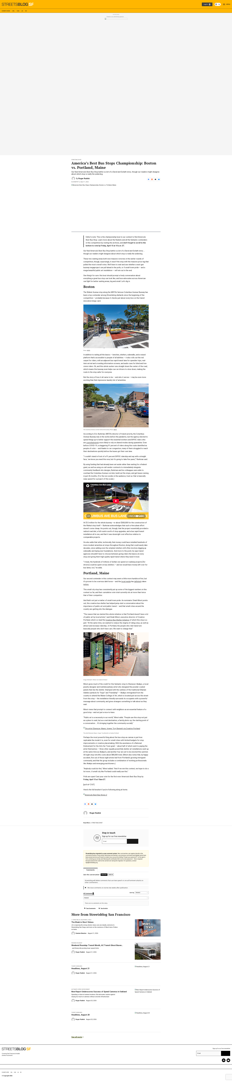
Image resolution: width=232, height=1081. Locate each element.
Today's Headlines (76, 966)
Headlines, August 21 (80, 968)
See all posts (76, 1037)
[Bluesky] (228, 1060)
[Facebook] (223, 1060)
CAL (13, 11)
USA (18, 11)
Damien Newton (81, 933)
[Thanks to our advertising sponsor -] (116, 86)
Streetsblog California (80, 919)
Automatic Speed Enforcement (80, 989)
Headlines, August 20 (80, 1015)
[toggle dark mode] (218, 4)
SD (26, 11)
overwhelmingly (92, 443)
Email (104, 841)
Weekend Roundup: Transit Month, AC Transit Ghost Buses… (97, 945)
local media (126, 581)
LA (22, 11)
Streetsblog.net (76, 159)
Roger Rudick (84, 178)
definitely (137, 581)
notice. (86, 584)
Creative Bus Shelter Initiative (117, 620)
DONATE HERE (6, 11)
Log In (206, 4)
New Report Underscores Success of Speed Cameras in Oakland (99, 992)
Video (89, 919)
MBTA (88, 350)
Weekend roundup (76, 942)
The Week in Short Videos (82, 922)
